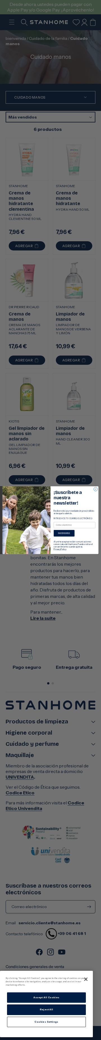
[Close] (86, 979)
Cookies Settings (46, 1021)
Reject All (46, 1009)
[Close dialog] (96, 489)
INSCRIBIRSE (64, 533)
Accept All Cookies (46, 997)
